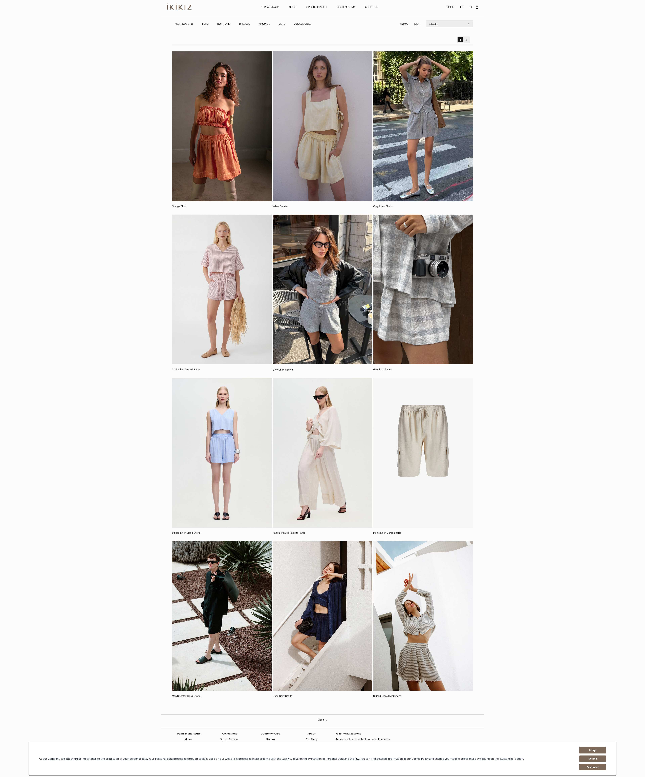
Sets (282, 24)
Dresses (244, 24)
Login (450, 7)
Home (188, 739)
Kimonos (264, 24)
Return (270, 739)
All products (184, 24)
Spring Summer (229, 739)
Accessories (302, 24)
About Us (371, 7)
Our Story (311, 739)
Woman (404, 24)
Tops (205, 24)
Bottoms (223, 24)
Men (416, 24)
